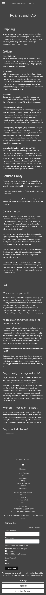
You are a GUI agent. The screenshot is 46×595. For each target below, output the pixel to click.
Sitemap (23, 486)
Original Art (23, 497)
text (8, 563)
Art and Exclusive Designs (17, 548)
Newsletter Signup (23, 483)
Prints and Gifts (23, 500)
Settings (23, 580)
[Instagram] (23, 465)
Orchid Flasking (23, 473)
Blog (23, 481)
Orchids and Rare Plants (23, 492)
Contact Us (23, 478)
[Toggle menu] (3, 3)
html (8, 561)
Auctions (23, 495)
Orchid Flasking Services (16, 554)
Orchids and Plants (14, 551)
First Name (9, 538)
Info (23, 475)
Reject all (23, 585)
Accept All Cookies (23, 591)
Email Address (11, 530)
